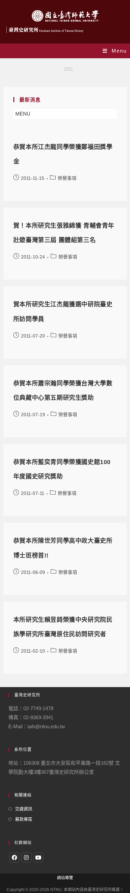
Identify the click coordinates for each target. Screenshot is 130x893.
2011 (68, 69)
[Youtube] (38, 857)
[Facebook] (14, 857)
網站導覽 (65, 878)
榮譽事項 (67, 178)
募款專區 (23, 819)
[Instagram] (26, 857)
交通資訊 (23, 808)
